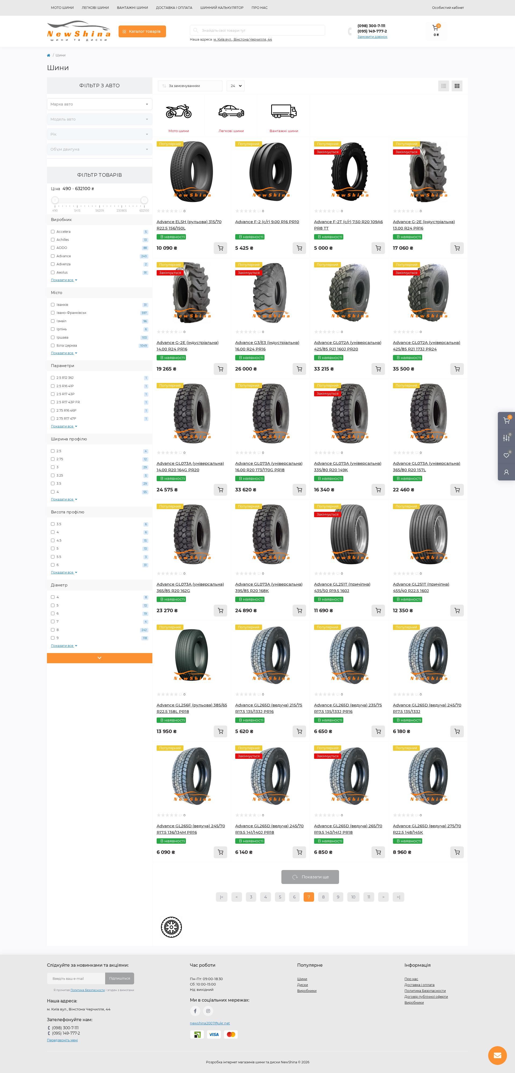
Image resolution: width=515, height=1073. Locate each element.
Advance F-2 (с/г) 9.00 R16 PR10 (267, 221)
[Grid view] (457, 86)
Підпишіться (119, 978)
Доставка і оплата (174, 8)
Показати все (62, 280)
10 (353, 897)
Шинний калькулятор (222, 8)
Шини (302, 979)
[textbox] (99, 104)
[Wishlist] (223, 155)
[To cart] (220, 248)
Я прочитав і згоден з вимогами (94, 990)
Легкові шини (95, 8)
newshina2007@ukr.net (210, 1023)
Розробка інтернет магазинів (230, 1062)
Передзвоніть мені (62, 1040)
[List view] (443, 86)
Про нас (260, 8)
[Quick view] (223, 145)
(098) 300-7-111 (371, 25)
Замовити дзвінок (372, 37)
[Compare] (223, 166)
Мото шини (62, 8)
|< (221, 897)
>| (398, 897)
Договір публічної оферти (426, 997)
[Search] (196, 30)
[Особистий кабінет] (506, 471)
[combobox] (99, 104)
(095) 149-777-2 (372, 31)
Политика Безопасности (88, 990)
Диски (302, 985)
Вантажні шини (132, 8)
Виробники (307, 991)
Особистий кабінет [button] (448, 8)
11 (368, 897)
